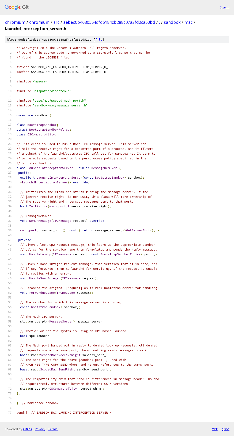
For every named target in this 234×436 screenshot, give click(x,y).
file (98, 40)
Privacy (40, 429)
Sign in (224, 7)
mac (188, 22)
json (225, 429)
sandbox (172, 22)
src (56, 22)
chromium (15, 22)
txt (215, 429)
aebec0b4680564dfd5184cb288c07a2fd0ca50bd (109, 22)
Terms (53, 429)
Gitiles (27, 429)
